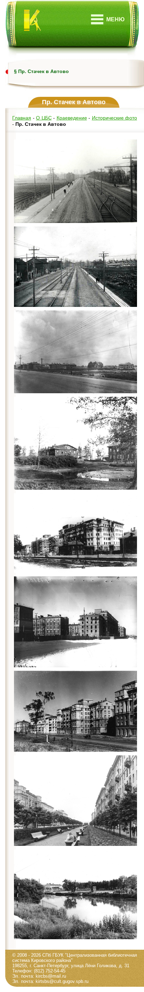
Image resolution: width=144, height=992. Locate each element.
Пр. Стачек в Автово (43, 71)
